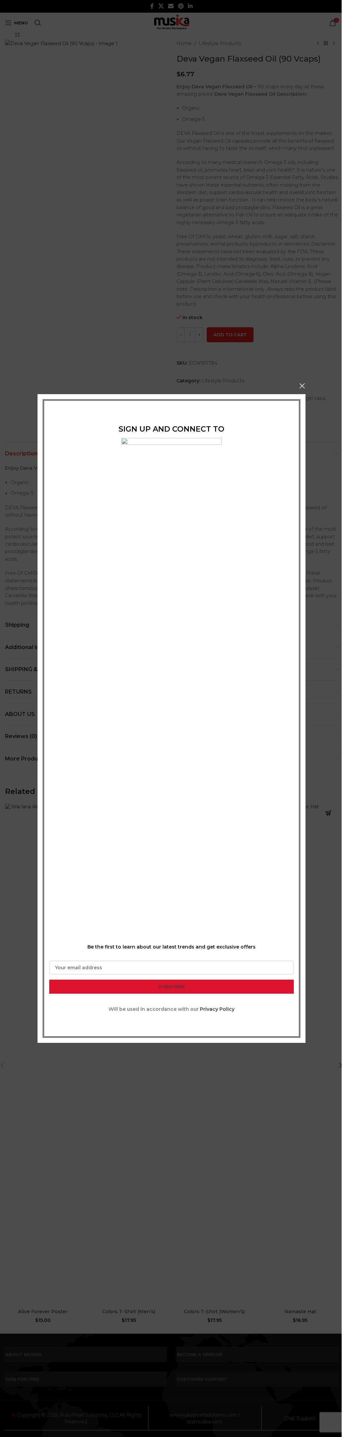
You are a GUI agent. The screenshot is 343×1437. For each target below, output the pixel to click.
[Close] (302, 385)
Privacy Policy (217, 1009)
